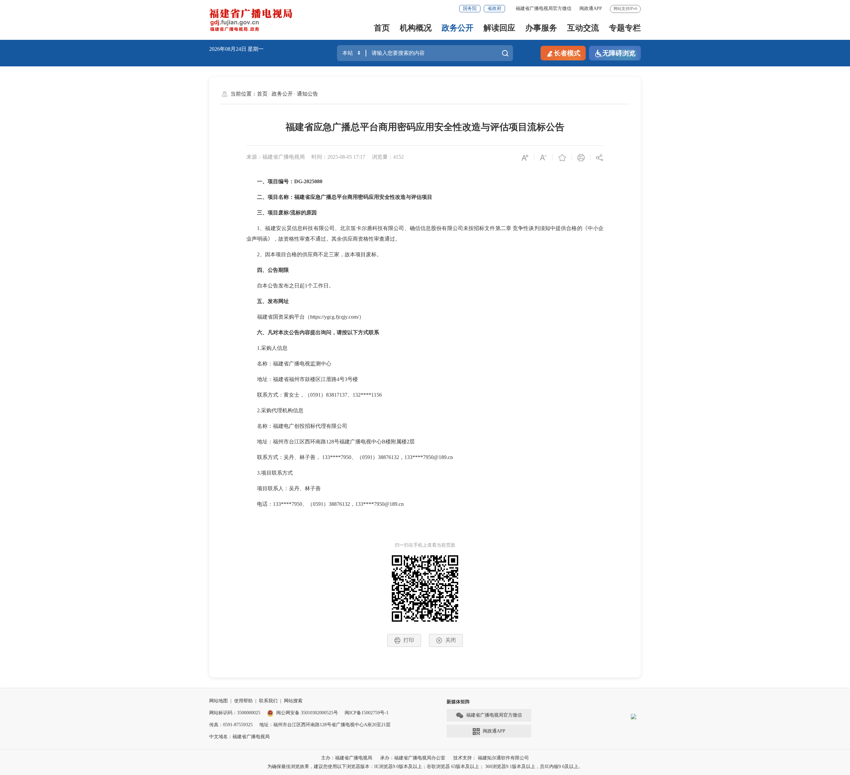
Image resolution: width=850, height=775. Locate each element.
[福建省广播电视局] (251, 20)
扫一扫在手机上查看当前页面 (425, 545)
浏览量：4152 (388, 157)
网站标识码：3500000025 (234, 712)
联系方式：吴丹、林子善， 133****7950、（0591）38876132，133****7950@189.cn (381, 457)
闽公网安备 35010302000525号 (307, 712)
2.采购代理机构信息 (274, 410)
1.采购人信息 (267, 348)
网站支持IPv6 (625, 8)
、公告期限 (275, 270)
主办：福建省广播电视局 (346, 757)
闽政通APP (590, 8)
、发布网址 (275, 301)
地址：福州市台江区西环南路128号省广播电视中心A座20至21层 (324, 724)
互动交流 (583, 28)
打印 (408, 640)
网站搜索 (293, 700)
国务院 (470, 8)
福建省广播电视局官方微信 (543, 8)
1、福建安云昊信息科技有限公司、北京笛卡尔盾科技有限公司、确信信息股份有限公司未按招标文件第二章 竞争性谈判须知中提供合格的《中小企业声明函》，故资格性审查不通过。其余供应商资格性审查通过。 (425, 233)
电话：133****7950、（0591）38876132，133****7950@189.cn (325, 504)
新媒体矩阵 (458, 701)
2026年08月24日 (227, 49)
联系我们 (268, 700)
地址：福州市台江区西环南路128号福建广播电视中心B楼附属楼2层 (362, 441)
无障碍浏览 (619, 53)
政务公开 (457, 28)
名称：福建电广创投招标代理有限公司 (328, 426)
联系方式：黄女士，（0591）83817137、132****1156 (327, 395)
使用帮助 (243, 700)
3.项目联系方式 (269, 473)
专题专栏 (625, 28)
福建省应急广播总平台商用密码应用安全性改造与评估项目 (363, 197)
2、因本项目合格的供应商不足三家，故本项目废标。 (314, 254)
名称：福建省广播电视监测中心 (302, 363)
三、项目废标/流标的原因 (287, 212)
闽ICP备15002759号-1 (366, 712)
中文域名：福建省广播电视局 (239, 736)
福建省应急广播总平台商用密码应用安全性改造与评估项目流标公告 (425, 127)
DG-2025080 (308, 181)
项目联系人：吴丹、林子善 (283, 488)
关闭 (450, 640)
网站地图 (218, 700)
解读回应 (499, 28)
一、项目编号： (275, 181)
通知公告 (307, 94)
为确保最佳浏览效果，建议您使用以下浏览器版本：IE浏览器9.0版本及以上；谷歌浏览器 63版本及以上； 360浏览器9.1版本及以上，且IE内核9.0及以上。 (425, 766)
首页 (382, 28)
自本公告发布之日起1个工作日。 (290, 285)
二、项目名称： (275, 197)
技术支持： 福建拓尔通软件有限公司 (491, 757)
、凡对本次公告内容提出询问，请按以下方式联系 (320, 332)
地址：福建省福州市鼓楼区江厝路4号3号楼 (323, 379)
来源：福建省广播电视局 (275, 157)
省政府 (494, 8)
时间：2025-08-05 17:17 (338, 157)
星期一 (256, 49)
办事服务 (541, 28)
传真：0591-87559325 (231, 724)
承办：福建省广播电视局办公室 (412, 757)
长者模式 (567, 53)
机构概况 (416, 28)
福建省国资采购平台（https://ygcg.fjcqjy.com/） (305, 317)
